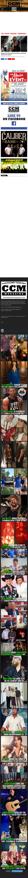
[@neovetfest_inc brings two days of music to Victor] (14, 642)
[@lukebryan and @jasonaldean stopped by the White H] (14, 722)
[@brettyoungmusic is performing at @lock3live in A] (14, 401)
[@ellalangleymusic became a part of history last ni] (14, 588)
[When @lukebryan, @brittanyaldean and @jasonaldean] (14, 615)
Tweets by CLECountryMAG (6, 324)
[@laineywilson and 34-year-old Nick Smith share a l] (14, 428)
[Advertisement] (14, 22)
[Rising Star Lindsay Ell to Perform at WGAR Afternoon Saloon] (14, 51)
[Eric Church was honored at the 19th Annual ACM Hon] (14, 829)
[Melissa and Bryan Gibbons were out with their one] (14, 348)
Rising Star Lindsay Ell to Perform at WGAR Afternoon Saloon (13, 54)
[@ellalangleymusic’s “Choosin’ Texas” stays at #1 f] (14, 374)
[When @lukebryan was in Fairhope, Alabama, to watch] (14, 481)
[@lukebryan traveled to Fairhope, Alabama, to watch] (14, 562)
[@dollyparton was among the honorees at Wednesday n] (14, 856)
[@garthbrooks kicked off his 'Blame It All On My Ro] (14, 802)
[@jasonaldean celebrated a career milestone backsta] (14, 776)
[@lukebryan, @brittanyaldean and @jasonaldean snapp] (14, 695)
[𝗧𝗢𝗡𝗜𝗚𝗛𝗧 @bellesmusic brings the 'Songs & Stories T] (14, 749)
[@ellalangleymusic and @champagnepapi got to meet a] (14, 455)
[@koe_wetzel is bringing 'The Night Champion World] (14, 508)
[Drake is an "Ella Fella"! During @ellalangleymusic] (14, 535)
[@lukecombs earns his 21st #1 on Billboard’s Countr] (14, 669)
